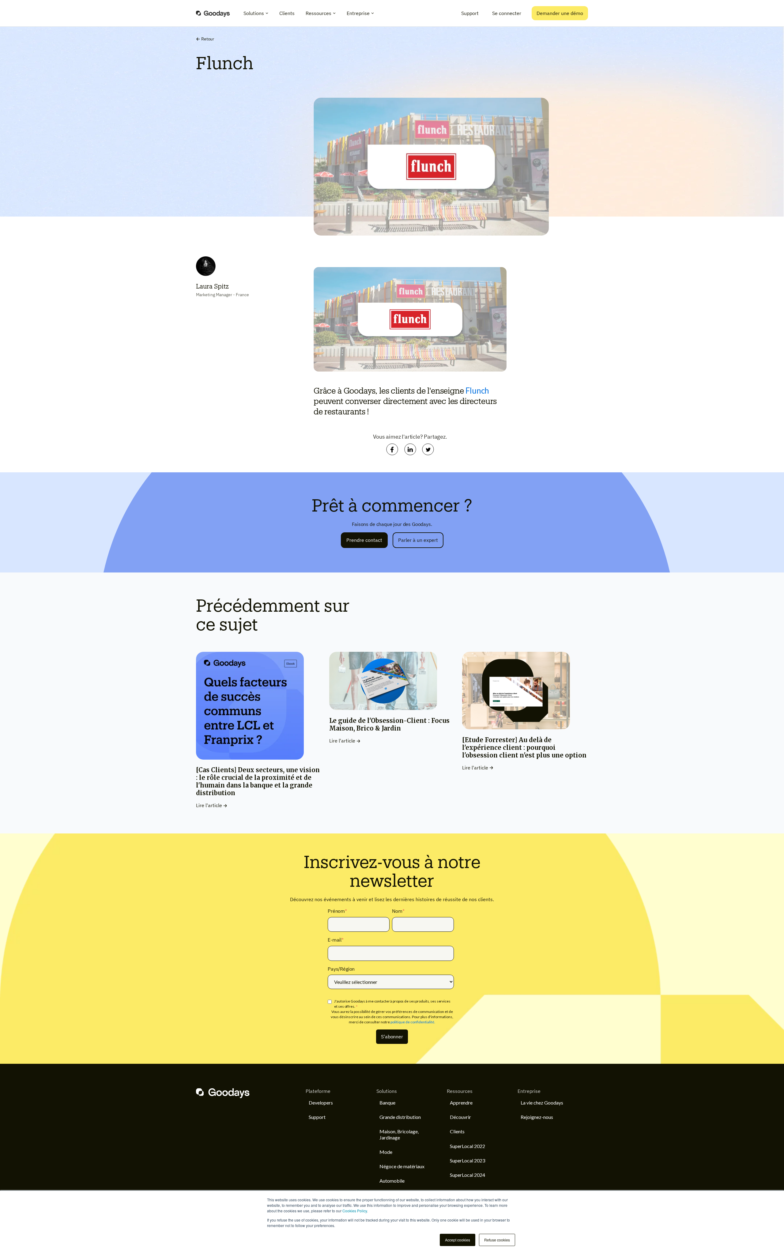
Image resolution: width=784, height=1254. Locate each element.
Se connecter (506, 13)
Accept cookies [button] (457, 1239)
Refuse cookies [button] (497, 1239)
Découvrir (460, 1117)
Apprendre (461, 1102)
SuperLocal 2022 (467, 1146)
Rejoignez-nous (537, 1117)
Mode (385, 1152)
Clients (457, 1131)
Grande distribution (400, 1117)
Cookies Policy (354, 1210)
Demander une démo (560, 13)
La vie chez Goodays (542, 1102)
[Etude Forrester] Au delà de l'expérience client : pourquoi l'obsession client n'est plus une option (524, 747)
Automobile (392, 1181)
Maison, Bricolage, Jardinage (399, 1134)
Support (470, 13)
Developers (321, 1102)
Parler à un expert (418, 540)
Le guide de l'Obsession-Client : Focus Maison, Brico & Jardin (389, 724)
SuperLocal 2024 (467, 1175)
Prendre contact (364, 540)
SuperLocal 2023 (467, 1160)
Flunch (477, 390)
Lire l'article (209, 805)
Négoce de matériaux (401, 1166)
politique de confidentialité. (412, 1022)
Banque (387, 1102)
